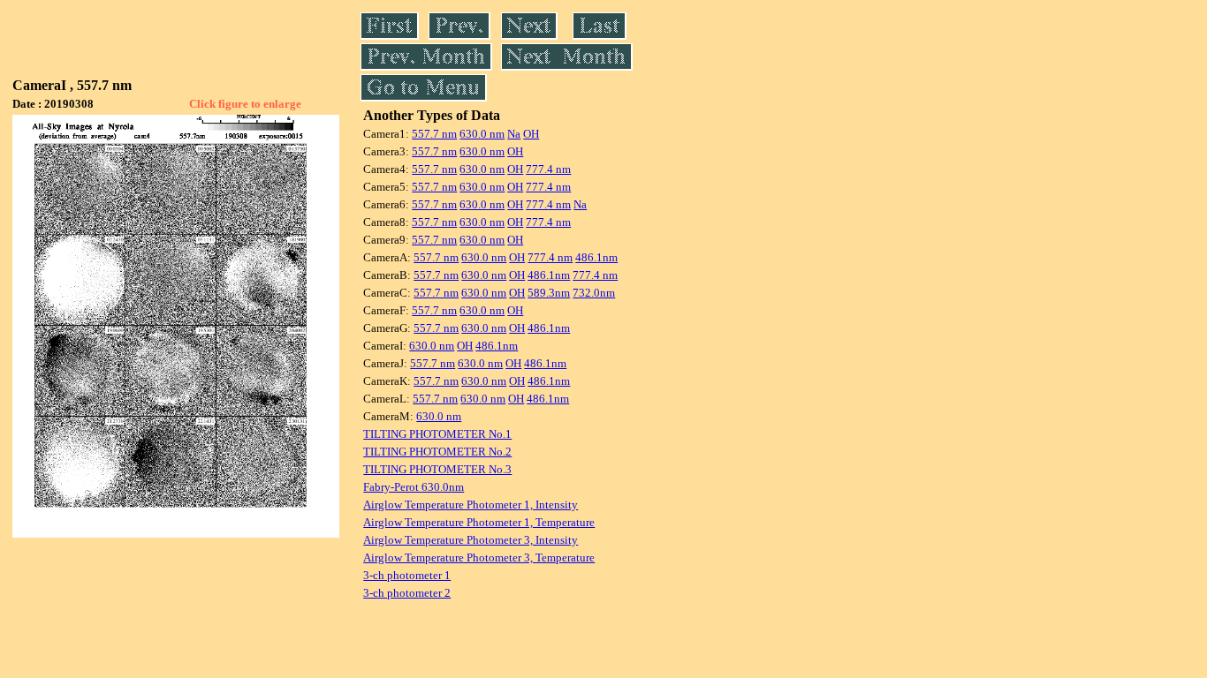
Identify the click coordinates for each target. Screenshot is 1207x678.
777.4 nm (548, 169)
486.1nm (596, 257)
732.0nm (594, 292)
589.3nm (549, 292)
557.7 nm (434, 133)
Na (513, 133)
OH (531, 133)
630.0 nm (482, 133)
